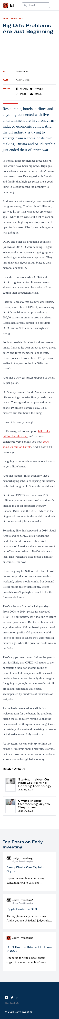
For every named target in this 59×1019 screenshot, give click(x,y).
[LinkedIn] (17, 997)
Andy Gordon (22, 71)
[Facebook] (6, 997)
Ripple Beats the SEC (22, 909)
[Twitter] (11, 997)
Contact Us (12, 1003)
